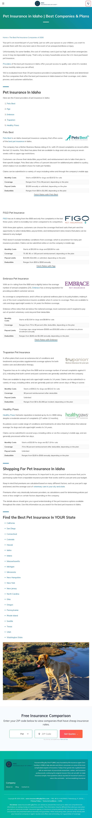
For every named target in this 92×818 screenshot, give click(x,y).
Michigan (10, 566)
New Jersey (12, 588)
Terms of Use (64, 739)
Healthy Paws (13, 125)
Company (11, 782)
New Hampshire (14, 577)
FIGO (5, 218)
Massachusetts (13, 561)
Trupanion (11, 120)
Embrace (10, 114)
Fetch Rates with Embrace (46, 339)
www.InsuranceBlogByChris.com (37, 798)
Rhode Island (12, 615)
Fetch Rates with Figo (46, 266)
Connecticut (12, 534)
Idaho (9, 550)
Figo (8, 109)
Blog (17, 787)
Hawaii (10, 545)
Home (5, 37)
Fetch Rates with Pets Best (46, 194)
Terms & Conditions (49, 801)
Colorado (10, 539)
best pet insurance (16, 141)
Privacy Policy (36, 801)
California (11, 523)
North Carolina (13, 594)
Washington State (15, 637)
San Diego (11, 528)
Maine (9, 555)
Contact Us (25, 787)
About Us (9, 787)
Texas (9, 626)
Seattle (10, 621)
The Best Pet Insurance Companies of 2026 (26, 37)
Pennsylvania (12, 610)
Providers (7, 64)
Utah (9, 632)
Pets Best (11, 103)
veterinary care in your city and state (49, 486)
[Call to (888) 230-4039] (88, 3)
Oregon (10, 604)
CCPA (60, 801)
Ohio (9, 599)
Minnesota (11, 572)
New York (11, 583)
